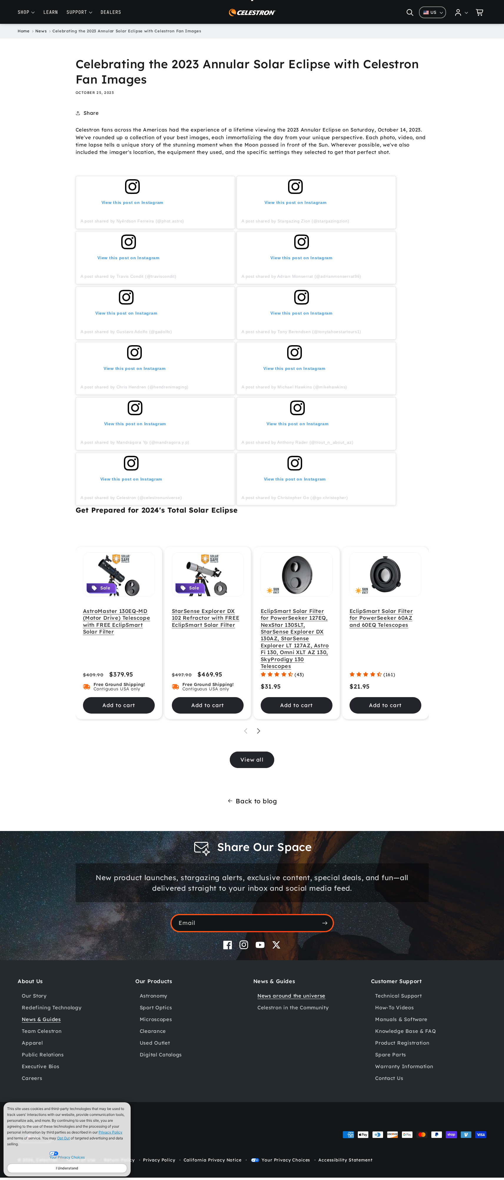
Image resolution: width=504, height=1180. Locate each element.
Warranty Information (404, 1066)
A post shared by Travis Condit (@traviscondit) (129, 276)
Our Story (34, 996)
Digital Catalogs (161, 1054)
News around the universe (291, 996)
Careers (32, 1078)
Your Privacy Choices (286, 1160)
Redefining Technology (51, 1007)
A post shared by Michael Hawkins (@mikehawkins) (294, 387)
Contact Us (389, 1078)
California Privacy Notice (213, 1160)
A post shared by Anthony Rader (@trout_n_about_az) (297, 442)
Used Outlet (155, 1043)
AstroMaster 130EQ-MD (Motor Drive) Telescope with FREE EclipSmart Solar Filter (116, 621)
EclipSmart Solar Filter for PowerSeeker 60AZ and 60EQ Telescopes (381, 618)
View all (252, 759)
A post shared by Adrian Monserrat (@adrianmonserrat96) (301, 276)
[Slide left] (245, 730)
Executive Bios (40, 1066)
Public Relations (43, 1054)
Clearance (153, 1031)
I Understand (67, 1168)
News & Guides (41, 1019)
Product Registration (402, 1043)
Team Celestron (41, 1031)
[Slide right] (258, 730)
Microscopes (156, 1019)
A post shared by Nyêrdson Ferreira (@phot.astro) (132, 221)
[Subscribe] (325, 923)
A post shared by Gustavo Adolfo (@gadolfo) (126, 331)
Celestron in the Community (293, 1007)
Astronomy (153, 996)
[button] (410, 12)
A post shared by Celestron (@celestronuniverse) (131, 497)
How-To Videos (394, 1007)
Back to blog (256, 801)
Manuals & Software (401, 1019)
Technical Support (398, 996)
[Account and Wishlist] (461, 12)
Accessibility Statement (345, 1160)
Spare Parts (390, 1054)
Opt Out (63, 1138)
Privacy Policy (110, 1132)
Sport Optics (156, 1007)
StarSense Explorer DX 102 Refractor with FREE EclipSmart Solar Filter (205, 618)
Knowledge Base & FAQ (405, 1031)
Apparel (32, 1043)
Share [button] (91, 113)
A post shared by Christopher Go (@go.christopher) (295, 497)
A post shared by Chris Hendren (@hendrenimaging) (135, 387)
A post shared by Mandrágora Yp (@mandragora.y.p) (135, 442)
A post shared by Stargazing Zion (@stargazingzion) (295, 221)
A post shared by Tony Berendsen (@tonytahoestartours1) (301, 331)
